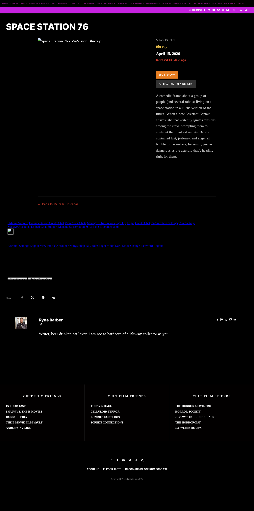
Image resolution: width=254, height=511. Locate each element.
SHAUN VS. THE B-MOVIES (24, 411)
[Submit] (53, 297)
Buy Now (167, 74)
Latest (14, 3)
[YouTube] (213, 10)
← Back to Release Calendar (58, 204)
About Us (93, 469)
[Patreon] (209, 10)
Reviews (123, 3)
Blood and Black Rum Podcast (38, 3)
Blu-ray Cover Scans (174, 3)
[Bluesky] (218, 10)
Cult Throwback (106, 3)
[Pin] (43, 297)
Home (5, 3)
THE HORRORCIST (188, 422)
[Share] (22, 297)
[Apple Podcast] (223, 10)
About (241, 3)
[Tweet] (32, 297)
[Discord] (227, 10)
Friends (62, 3)
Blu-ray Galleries (199, 3)
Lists (72, 3)
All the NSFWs (86, 3)
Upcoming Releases (224, 3)
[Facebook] (205, 10)
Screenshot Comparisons (145, 3)
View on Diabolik (176, 84)
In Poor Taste (112, 469)
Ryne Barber (51, 320)
